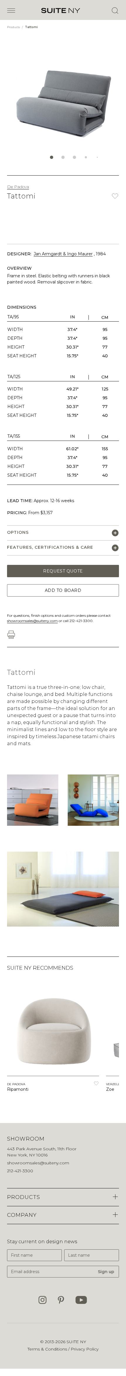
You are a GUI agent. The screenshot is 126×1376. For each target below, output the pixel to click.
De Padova (18, 186)
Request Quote (63, 571)
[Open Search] (115, 10)
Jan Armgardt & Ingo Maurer (63, 253)
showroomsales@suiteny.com (32, 621)
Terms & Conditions (48, 1349)
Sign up (106, 1271)
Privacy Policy (84, 1349)
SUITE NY (76, 1341)
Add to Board (63, 590)
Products (14, 27)
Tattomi (31, 27)
